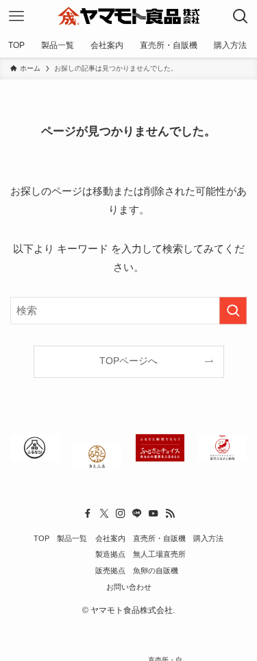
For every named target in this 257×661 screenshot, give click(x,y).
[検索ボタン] (240, 16)
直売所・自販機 (159, 538)
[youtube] (153, 513)
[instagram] (120, 513)
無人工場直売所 (159, 554)
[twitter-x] (104, 513)
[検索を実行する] (233, 310)
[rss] (170, 513)
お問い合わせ (128, 587)
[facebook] (88, 513)
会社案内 (110, 538)
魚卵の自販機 (155, 570)
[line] (137, 513)
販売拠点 (110, 570)
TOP (41, 538)
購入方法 (208, 538)
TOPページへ (128, 361)
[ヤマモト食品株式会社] (128, 16)
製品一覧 (72, 538)
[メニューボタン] (16, 16)
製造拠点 (110, 554)
